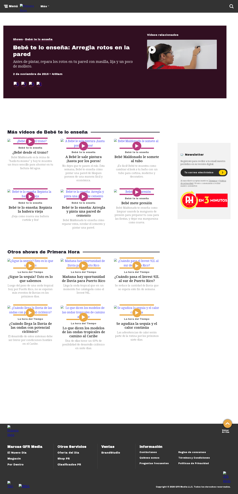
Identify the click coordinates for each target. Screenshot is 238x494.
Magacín (14, 458)
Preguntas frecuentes (154, 463)
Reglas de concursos (192, 452)
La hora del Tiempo (30, 272)
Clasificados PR (69, 464)
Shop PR (63, 458)
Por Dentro (15, 464)
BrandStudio (110, 452)
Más (44, 6)
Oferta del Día (68, 452)
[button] (24, 84)
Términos (213, 180)
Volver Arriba (225, 430)
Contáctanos (148, 452)
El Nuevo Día (17, 452)
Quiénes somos (149, 458)
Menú (13, 6)
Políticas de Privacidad (193, 463)
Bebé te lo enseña (39, 39)
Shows (18, 39)
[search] (231, 6)
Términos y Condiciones (194, 458)
